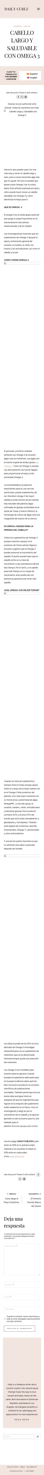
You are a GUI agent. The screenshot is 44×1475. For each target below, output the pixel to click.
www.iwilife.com (16, 1156)
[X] (22, 97)
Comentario (11, 1246)
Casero (18, 26)
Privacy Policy (13, 1467)
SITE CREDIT (30, 1471)
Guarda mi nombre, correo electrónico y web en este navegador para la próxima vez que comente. (23, 1318)
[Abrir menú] (38, 9)
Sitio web (9, 1309)
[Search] (37, 1437)
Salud (27, 26)
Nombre (9, 1284)
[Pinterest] (26, 97)
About (22, 1467)
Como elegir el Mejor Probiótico (11, 1198)
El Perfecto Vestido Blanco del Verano (34, 1200)
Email (8, 1297)
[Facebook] (18, 97)
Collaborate (32, 1467)
